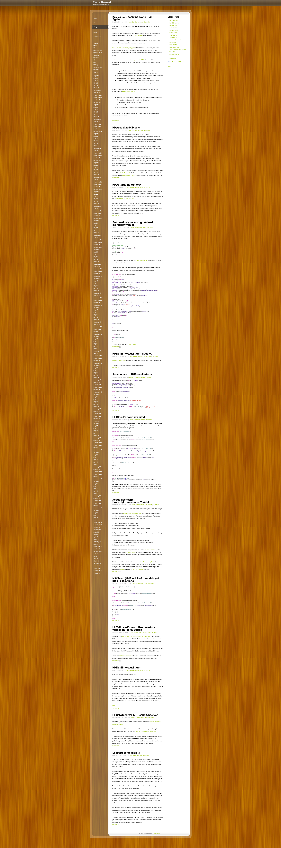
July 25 (96, 107)
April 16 (96, 375)
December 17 (98, 327)
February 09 (97, 542)
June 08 (96, 554)
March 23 (96, 175)
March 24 (96, 146)
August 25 (97, 105)
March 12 (96, 493)
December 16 (98, 356)
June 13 (96, 457)
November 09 (98, 525)
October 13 (97, 447)
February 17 (97, 351)
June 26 (96, 80)
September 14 (98, 421)
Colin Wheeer (173, 30)
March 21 (96, 233)
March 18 (96, 319)
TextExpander (139, 36)
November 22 (98, 184)
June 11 (96, 515)
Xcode (96, 72)
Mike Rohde (173, 45)
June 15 (96, 399)
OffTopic (96, 65)
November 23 (98, 155)
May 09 (96, 534)
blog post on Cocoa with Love (132, 513)
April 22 (96, 201)
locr (95, 60)
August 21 (97, 220)
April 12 (96, 491)
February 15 (97, 409)
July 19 (96, 281)
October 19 (97, 274)
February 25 (97, 119)
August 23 (97, 162)
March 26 (96, 88)
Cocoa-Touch (98, 50)
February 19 (97, 293)
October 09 (97, 527)
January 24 (97, 150)
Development (98, 53)
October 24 (97, 129)
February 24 (97, 148)
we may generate (142, 260)
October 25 (97, 100)
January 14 (97, 440)
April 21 (96, 230)
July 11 (96, 513)
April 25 (96, 114)
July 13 (96, 455)
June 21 (96, 225)
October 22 (97, 187)
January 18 (97, 324)
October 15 (97, 389)
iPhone (96, 57)
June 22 (96, 196)
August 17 (97, 336)
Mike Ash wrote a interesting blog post (123, 48)
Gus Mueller (173, 35)
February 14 (97, 438)
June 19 (96, 283)
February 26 (97, 90)
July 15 (96, 397)
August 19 (97, 278)
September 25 (98, 102)
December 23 (98, 153)
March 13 (96, 464)
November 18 (98, 300)
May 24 (96, 141)
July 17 (96, 339)
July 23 (96, 165)
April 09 (96, 537)
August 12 (97, 481)
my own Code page (150, 550)
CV (94, 22)
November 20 (98, 242)
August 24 (97, 134)
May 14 (96, 430)
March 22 (96, 204)
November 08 (98, 546)
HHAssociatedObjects (128, 175)
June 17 (96, 341)
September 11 (98, 508)
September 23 (98, 160)
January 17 (97, 353)
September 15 (98, 392)
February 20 (97, 264)
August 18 (97, 307)
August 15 (97, 394)
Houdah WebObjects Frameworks (146, 731)
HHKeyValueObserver (128, 91)
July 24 (96, 136)
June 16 (96, 370)
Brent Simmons (174, 23)
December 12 (98, 472)
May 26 (96, 83)
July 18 (96, 310)
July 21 (96, 223)
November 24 (98, 126)
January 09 (97, 544)
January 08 (97, 566)
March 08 (96, 561)
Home (95, 18)
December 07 (98, 568)
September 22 (98, 189)
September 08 (98, 551)
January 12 (97, 498)
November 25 (98, 97)
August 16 (97, 365)
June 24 (96, 138)
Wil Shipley (172, 52)
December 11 (98, 500)
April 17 (96, 346)
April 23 (96, 172)
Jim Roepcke (173, 37)
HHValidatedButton (125, 656)
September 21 (98, 218)
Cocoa (96, 48)
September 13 (98, 450)
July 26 (96, 78)
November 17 (98, 329)
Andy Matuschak (125, 173)
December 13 (98, 443)
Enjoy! (114, 705)
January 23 (97, 179)
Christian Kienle (174, 54)
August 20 (97, 249)
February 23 (97, 177)
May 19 (96, 286)
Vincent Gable (132, 344)
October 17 (97, 331)
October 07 (97, 573)
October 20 (97, 245)
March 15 (96, 406)
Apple (96, 43)
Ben (136, 424)
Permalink (147, 22)
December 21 (98, 211)
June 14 (96, 428)
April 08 (96, 558)
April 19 (96, 288)
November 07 (98, 570)
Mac (95, 62)
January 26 (97, 92)
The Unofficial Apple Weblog (177, 49)
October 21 (97, 216)
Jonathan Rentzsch (175, 40)
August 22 (97, 191)
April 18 (96, 317)
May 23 (96, 170)
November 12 (98, 474)
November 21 (98, 213)
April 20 (96, 259)
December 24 (98, 124)
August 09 (97, 532)
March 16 (96, 377)
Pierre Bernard (102, 2)
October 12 (97, 476)
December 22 (98, 182)
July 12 (96, 484)
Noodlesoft (172, 42)
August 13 (97, 452)
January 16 (97, 382)
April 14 (96, 433)
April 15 (96, 404)
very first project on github (146, 562)
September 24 (98, 131)
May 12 (96, 488)
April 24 (96, 143)
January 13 (97, 469)
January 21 (97, 237)
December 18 (98, 298)
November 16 (98, 358)
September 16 (98, 363)
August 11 (97, 510)
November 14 (98, 416)
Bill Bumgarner (173, 20)
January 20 (97, 266)
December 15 (98, 385)
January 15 (97, 411)
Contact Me (156, 833)
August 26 (97, 76)
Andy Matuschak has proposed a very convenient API (128, 60)
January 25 (97, 121)
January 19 (97, 295)
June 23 (96, 167)
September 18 (98, 305)
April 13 (96, 462)
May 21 (96, 228)
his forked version (130, 552)
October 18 (97, 303)
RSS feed (171, 67)
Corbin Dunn (173, 32)
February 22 (97, 206)
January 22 (97, 208)
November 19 (98, 271)
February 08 (97, 563)
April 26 (96, 85)
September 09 (98, 529)
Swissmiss (172, 58)
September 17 (98, 334)
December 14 (98, 414)
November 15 (98, 387)
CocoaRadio (173, 28)
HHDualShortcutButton (119, 360)
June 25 (96, 109)
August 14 (97, 423)
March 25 (96, 117)
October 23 (97, 158)
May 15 (96, 401)
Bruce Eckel (173, 25)
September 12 (98, 479)
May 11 (96, 517)
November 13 (98, 445)
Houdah (96, 55)
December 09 (98, 522)
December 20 (98, 240)
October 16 (97, 360)
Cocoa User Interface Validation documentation (136, 636)
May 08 (96, 556)
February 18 (97, 322)
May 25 (96, 112)
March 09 (96, 539)
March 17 (96, 348)
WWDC (96, 69)
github (122, 569)
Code (95, 32)
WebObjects (98, 67)
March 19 (96, 290)
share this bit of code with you (125, 198)
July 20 (96, 252)
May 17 (96, 344)
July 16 (96, 368)
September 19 (98, 276)
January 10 (97, 520)
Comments (115, 120)
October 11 (97, 505)
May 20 (96, 257)
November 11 (98, 503)
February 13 (97, 467)
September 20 (98, 247)
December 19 (98, 269)
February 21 (97, 235)
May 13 (96, 459)
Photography (98, 36)
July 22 (96, 194)
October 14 (97, 418)
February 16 (97, 380)
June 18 (96, 312)
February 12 (97, 496)
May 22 (96, 199)
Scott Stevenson (174, 47)
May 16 (96, 373)
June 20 (96, 254)
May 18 (96, 315)
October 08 (97, 549)
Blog (95, 27)
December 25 (98, 95)
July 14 (96, 426)
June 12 (96, 486)
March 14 (96, 435)
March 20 (96, 261)
